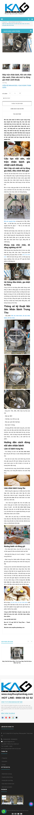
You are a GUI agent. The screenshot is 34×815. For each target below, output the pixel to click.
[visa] (17, 813)
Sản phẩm (4, 761)
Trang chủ (5, 22)
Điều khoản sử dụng (7, 773)
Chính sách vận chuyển (17, 108)
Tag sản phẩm (17, 114)
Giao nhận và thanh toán (8, 783)
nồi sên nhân (11, 497)
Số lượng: (4, 93)
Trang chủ (4, 758)
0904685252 (14, 739)
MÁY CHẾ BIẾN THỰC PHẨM (15, 22)
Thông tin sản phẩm (17, 103)
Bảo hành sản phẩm (7, 787)
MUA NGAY (7, 98)
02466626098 (6, 739)
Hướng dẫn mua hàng (7, 780)
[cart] (32, 19)
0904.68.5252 (13, 85)
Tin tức (4, 764)
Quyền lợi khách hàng (7, 777)
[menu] (2, 19)
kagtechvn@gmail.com (9, 741)
